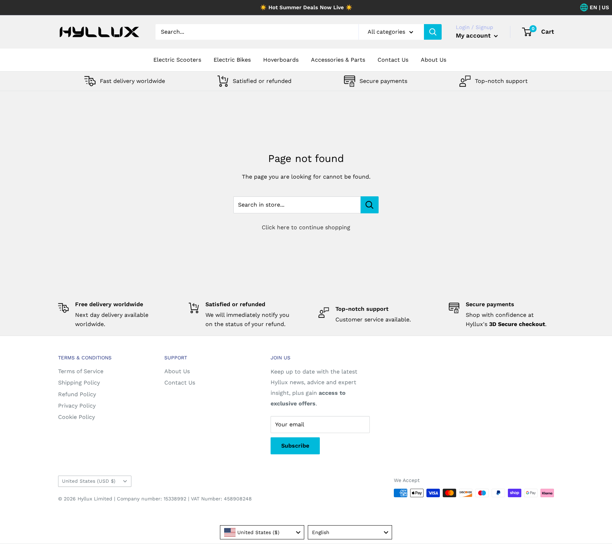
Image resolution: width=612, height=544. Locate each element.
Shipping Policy (79, 382)
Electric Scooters (177, 59)
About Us (433, 59)
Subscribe (295, 445)
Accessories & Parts (338, 59)
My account (474, 35)
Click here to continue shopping (306, 227)
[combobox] (262, 532)
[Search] (433, 32)
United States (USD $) (88, 481)
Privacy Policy (77, 405)
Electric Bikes (232, 59)
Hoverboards (281, 59)
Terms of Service (80, 371)
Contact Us (393, 59)
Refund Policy (77, 394)
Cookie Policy (76, 417)
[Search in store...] (370, 204)
